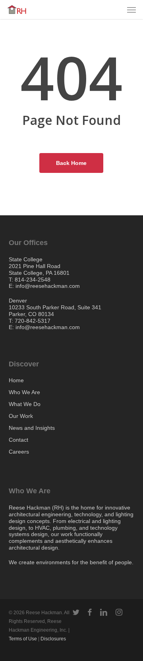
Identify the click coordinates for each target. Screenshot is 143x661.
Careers (19, 451)
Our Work (21, 416)
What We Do (25, 404)
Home (16, 380)
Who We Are (24, 392)
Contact (18, 440)
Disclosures (53, 639)
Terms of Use (23, 639)
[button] (131, 9)
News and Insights (32, 428)
